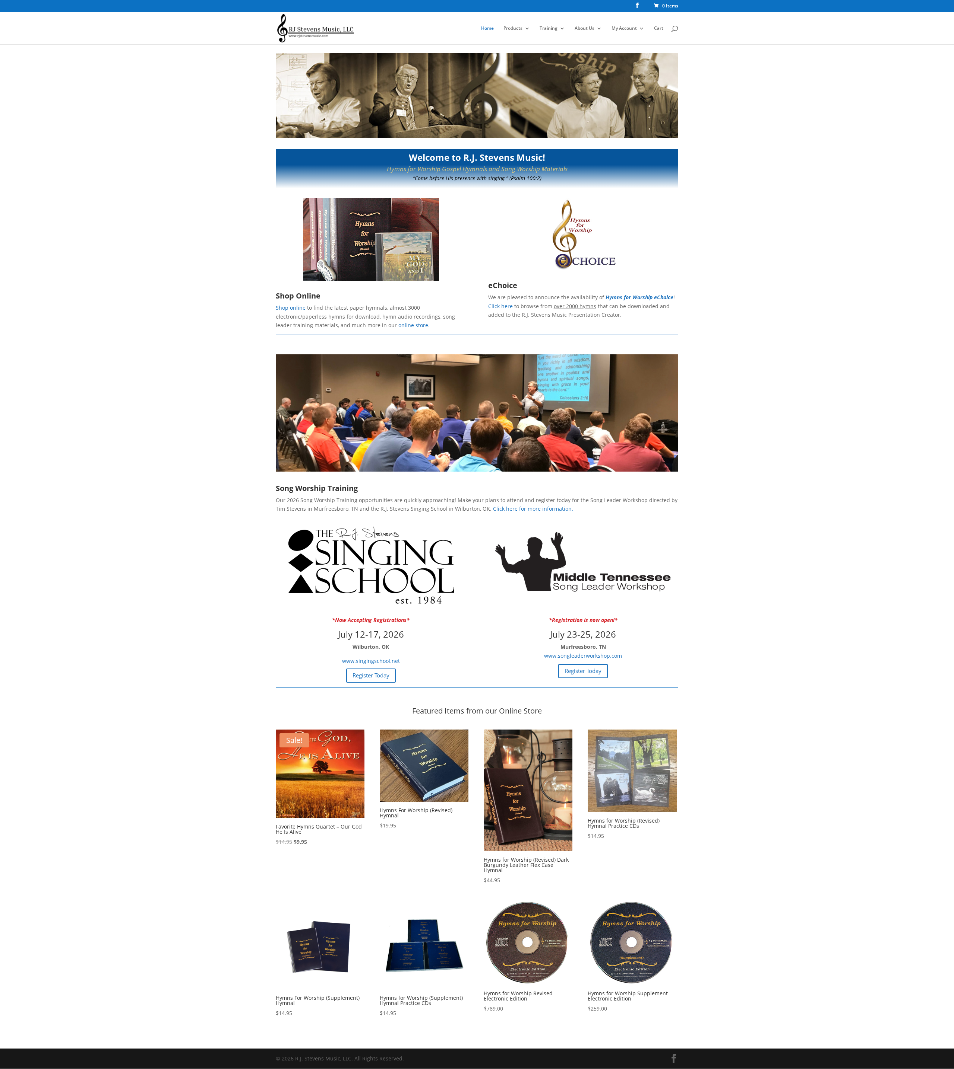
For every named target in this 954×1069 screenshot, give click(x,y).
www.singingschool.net (371, 660)
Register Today (371, 675)
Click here (500, 306)
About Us (584, 28)
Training (548, 28)
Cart (658, 28)
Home (487, 28)
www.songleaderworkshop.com (583, 655)
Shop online (291, 307)
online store (413, 325)
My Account (624, 28)
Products (512, 28)
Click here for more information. (533, 508)
